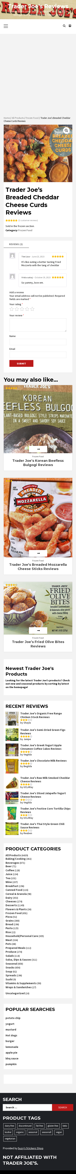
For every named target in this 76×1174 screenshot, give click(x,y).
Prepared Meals (15, 948)
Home (7, 118)
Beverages (12, 862)
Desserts (11, 905)
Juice (9, 874)
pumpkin (11, 1064)
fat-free (39, 1125)
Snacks (10, 967)
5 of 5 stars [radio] (32, 309)
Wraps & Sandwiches (19, 987)
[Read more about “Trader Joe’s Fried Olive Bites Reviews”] (38, 630)
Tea (8, 878)
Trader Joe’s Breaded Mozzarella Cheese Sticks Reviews (38, 567)
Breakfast (12, 886)
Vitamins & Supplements (21, 983)
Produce (11, 951)
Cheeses (11, 901)
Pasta (9, 928)
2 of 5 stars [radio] (17, 309)
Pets (8, 944)
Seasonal (11, 963)
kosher (8, 1132)
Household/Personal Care (22, 936)
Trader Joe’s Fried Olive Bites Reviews (38, 644)
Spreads (11, 975)
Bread (9, 924)
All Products (18, 118)
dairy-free (9, 1125)
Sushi (9, 979)
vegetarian (10, 1138)
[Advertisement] (38, 75)
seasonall (46, 1132)
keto (65, 1125)
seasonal (32, 1132)
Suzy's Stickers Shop (30, 1148)
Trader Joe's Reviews (38, 6)
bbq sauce (12, 1058)
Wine (9, 882)
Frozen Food (32, 118)
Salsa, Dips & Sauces (18, 959)
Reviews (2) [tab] (16, 244)
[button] (66, 130)
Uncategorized (15, 993)
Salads (10, 955)
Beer (9, 866)
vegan (59, 1132)
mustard (11, 1029)
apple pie (11, 1052)
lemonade (12, 1047)
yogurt (10, 1024)
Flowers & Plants (16, 909)
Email (12, 349)
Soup (9, 971)
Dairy (9, 897)
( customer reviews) (28, 220)
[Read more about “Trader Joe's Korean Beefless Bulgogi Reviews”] (38, 449)
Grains (10, 920)
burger (10, 1041)
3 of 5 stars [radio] (22, 309)
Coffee (10, 870)
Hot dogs (11, 1035)
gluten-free (53, 1125)
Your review (16, 315)
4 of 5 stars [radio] (27, 309)
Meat (9, 940)
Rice (8, 932)
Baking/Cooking (16, 858)
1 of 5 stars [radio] (11, 309)
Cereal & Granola (16, 894)
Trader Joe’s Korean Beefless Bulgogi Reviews (38, 463)
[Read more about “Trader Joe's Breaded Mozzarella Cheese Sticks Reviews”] (38, 553)
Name (12, 336)
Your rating (16, 304)
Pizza (9, 916)
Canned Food (14, 890)
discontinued (25, 1125)
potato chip (13, 1018)
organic (20, 1132)
